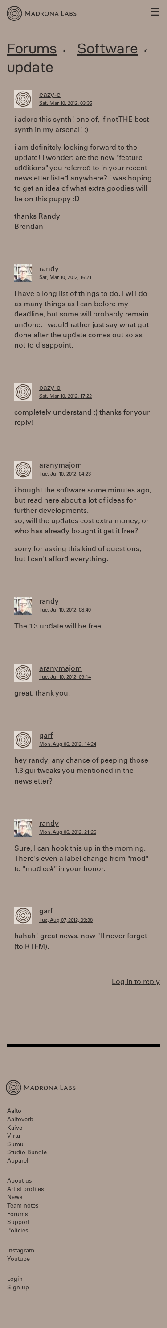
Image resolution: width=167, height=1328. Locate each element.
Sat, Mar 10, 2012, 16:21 (65, 278)
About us (19, 1181)
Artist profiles (25, 1190)
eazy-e (50, 95)
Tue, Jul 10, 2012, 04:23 (65, 474)
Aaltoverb (20, 1120)
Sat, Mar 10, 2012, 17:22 (65, 396)
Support (18, 1223)
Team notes (22, 1206)
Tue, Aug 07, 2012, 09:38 (66, 920)
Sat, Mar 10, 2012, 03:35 (65, 103)
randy (49, 269)
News (14, 1198)
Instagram (20, 1251)
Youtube (18, 1260)
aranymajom (60, 465)
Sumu (15, 1145)
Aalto (14, 1112)
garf (46, 736)
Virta (13, 1137)
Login (15, 1280)
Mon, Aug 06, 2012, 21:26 (67, 832)
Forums (32, 48)
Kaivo (15, 1129)
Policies (17, 1231)
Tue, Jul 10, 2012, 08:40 (65, 610)
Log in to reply (136, 982)
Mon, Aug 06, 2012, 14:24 (67, 744)
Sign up (18, 1288)
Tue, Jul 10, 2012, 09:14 (65, 677)
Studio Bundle (27, 1153)
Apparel (18, 1161)
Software (107, 48)
